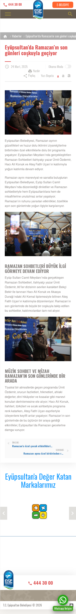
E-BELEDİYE (63, 5)
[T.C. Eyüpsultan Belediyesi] (8, 582)
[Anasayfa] (5, 36)
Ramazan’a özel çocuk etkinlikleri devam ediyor (32, 446)
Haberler (17, 36)
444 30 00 (14, 4)
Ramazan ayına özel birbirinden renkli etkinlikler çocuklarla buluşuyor (43, 453)
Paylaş (31, 75)
